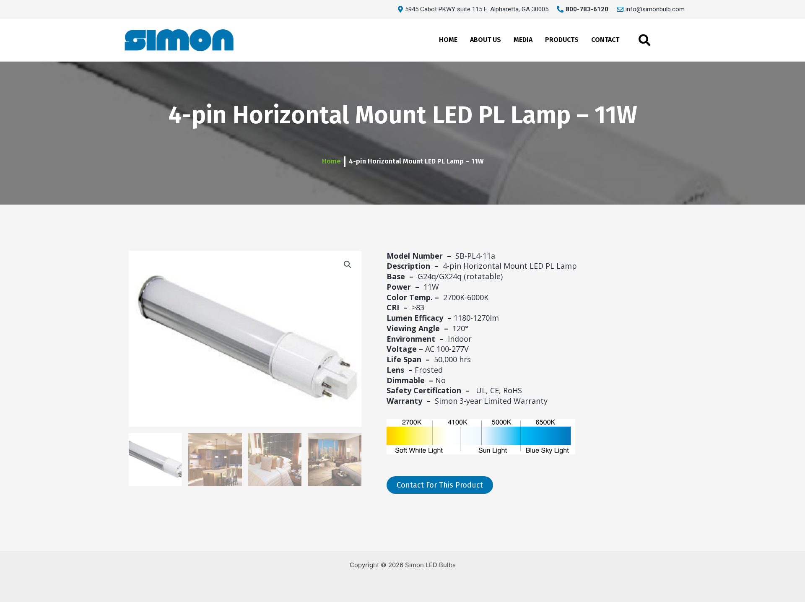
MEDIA (523, 40)
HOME (448, 40)
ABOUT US (485, 40)
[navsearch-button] (644, 40)
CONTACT (605, 40)
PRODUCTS (562, 40)
